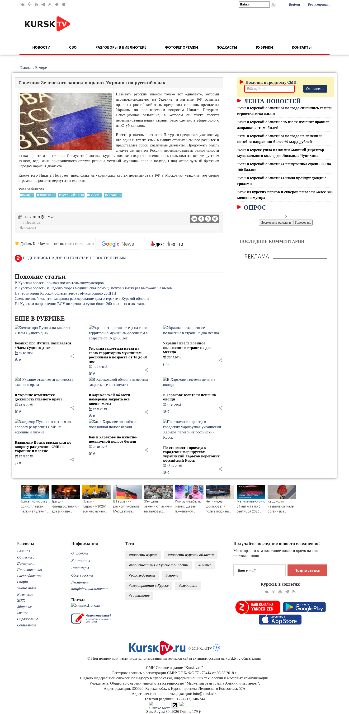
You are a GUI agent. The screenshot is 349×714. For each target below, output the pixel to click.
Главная (25, 68)
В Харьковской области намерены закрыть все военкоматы (109, 399)
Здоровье (24, 606)
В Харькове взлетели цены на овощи (189, 397)
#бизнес (204, 565)
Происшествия (29, 569)
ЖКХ (21, 600)
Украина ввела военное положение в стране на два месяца (187, 347)
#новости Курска (143, 555)
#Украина (113, 195)
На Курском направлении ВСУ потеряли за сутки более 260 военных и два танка (80, 304)
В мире (41, 68)
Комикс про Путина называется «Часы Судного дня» (43, 345)
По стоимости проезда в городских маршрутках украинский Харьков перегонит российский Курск (191, 454)
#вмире (27, 195)
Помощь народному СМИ (271, 82)
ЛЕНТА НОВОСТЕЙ (271, 101)
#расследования (142, 575)
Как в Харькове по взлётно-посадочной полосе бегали (113, 439)
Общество (25, 557)
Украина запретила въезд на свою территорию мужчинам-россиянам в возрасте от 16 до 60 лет (118, 355)
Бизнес (22, 613)
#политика (46, 195)
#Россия (94, 195)
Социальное (26, 625)
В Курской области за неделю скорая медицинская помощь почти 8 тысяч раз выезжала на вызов (93, 288)
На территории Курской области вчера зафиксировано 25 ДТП (65, 293)
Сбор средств (82, 575)
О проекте (80, 553)
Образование (27, 619)
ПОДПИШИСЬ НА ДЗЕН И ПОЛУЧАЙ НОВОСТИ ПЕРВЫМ (74, 258)
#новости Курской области (191, 555)
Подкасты (227, 47)
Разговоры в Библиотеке (120, 47)
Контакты (302, 47)
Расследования (29, 575)
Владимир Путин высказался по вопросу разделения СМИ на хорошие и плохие (43, 446)
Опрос (254, 207)
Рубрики (264, 47)
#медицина (188, 585)
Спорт (22, 582)
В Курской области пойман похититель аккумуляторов (59, 283)
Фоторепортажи (181, 47)
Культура (25, 594)
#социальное (139, 595)
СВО (73, 47)
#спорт (171, 575)
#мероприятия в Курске (149, 585)
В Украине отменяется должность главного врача (38, 397)
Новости (41, 47)
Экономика (26, 588)
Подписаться (307, 570)
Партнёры (80, 568)
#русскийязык (71, 195)
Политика (25, 563)
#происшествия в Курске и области (158, 565)
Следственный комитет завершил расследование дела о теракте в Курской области (82, 298)
